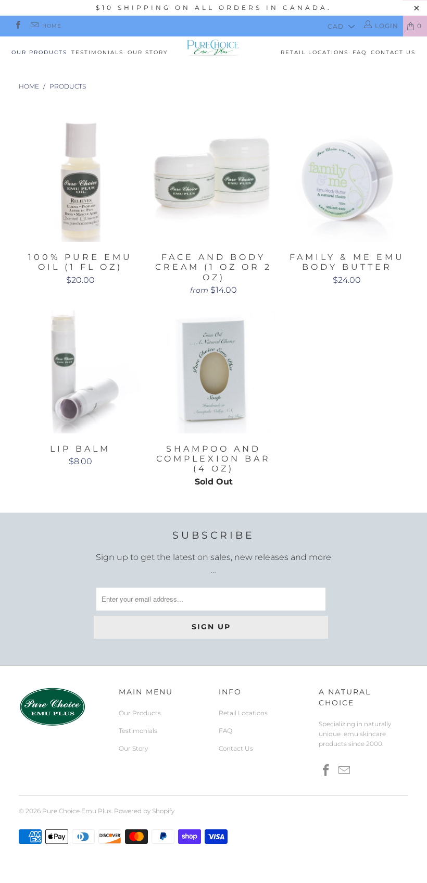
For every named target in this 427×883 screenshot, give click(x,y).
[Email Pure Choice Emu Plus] (33, 26)
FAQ (360, 52)
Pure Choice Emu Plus (76, 811)
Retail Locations (314, 52)
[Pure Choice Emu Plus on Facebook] (17, 26)
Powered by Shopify (144, 811)
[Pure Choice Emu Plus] (213, 47)
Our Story (148, 52)
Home (51, 25)
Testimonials (97, 52)
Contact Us (393, 52)
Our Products (39, 52)
